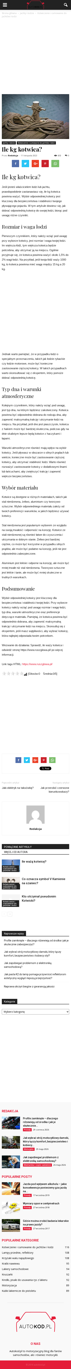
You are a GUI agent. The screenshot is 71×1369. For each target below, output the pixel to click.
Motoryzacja (9, 1285)
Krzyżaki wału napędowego (18, 1258)
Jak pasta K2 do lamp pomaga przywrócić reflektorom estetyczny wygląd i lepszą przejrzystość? (35, 976)
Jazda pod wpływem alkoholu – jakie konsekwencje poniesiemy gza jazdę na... (45, 1188)
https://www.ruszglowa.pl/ (37, 664)
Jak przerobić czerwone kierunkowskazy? (54, 789)
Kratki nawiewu (11, 1263)
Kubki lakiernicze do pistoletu (19, 1291)
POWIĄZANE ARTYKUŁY (18, 846)
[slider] (13, 673)
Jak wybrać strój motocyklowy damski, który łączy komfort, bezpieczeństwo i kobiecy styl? (32, 953)
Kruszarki (7, 1274)
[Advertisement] (35, 51)
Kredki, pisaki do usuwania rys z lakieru (24, 1280)
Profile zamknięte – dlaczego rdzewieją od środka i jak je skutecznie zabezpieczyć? (36, 942)
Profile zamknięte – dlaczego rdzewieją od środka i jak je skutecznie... (40, 1122)
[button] (66, 5)
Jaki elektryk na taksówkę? (18, 788)
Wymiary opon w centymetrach (41, 1203)
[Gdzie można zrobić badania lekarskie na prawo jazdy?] (11, 1225)
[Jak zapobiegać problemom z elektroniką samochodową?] (11, 1161)
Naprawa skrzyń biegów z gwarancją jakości (29, 986)
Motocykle (28, 1149)
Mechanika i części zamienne (37, 1165)
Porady (27, 1129)
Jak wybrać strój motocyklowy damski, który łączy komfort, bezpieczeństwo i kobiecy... (46, 1141)
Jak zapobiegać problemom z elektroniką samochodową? (28, 965)
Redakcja (13, 155)
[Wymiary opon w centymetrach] (11, 1208)
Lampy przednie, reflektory (17, 1252)
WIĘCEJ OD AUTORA (16, 852)
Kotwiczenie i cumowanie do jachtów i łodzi (36, 143)
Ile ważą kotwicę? (34, 861)
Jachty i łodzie (9, 143)
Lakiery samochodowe (15, 1269)
